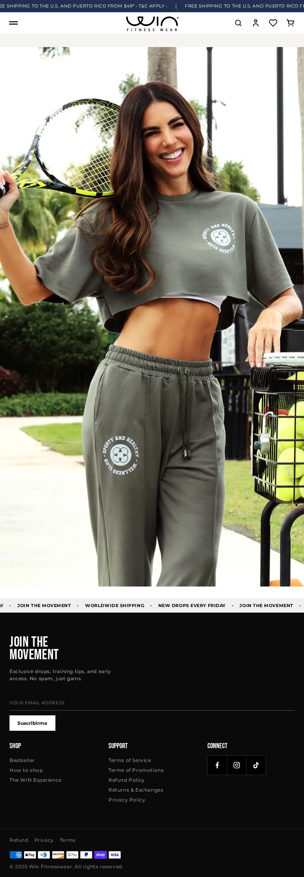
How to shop (26, 770)
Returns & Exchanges (135, 790)
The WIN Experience (36, 780)
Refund (19, 840)
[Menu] (13, 23)
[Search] (238, 23)
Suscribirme (32, 723)
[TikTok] (256, 765)
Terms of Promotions (135, 770)
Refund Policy (126, 780)
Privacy (44, 840)
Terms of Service (129, 760)
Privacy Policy (126, 800)
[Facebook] (217, 765)
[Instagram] (236, 765)
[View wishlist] (273, 23)
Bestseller (22, 760)
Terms (68, 840)
